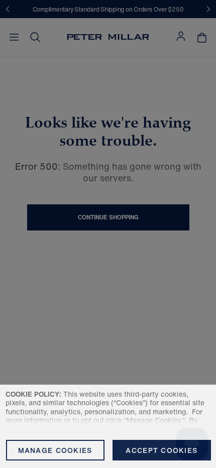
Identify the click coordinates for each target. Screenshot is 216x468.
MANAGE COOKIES (55, 450)
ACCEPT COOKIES (161, 450)
